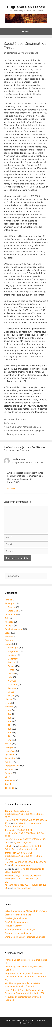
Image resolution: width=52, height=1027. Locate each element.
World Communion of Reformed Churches (25, 937)
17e (9, 725)
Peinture (9, 762)
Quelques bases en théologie (19, 933)
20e (10, 736)
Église (8, 633)
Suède (11, 692)
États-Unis (21, 419)
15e (9, 718)
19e (13, 419)
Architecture (11, 614)
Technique (10, 780)
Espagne (9, 640)
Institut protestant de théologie (20, 929)
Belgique (12, 655)
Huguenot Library (13, 926)
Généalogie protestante (16, 922)
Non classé (10, 751)
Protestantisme (12, 766)
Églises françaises (22, 842)
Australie (9, 622)
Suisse (11, 695)
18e (8, 419)
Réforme (9, 769)
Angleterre (13, 651)
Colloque (9, 625)
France (11, 666)
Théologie (9, 788)
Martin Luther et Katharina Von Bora (23, 427)
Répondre (11, 488)
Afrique (8, 600)
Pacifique (9, 754)
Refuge (8, 773)
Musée (8, 743)
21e (9, 740)
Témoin (8, 784)
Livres (8, 703)
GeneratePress (26, 1023)
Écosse (11, 662)
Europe (8, 644)
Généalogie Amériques (16, 918)
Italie (10, 677)
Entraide (9, 636)
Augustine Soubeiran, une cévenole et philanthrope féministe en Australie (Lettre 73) (25, 976)
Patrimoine (10, 758)
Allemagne (13, 647)
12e (9, 710)
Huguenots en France (26, 7)
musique (9, 747)
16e (9, 721)
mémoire (9, 706)
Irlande (11, 673)
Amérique (9, 603)
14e (9, 714)
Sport (7, 777)
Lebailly (8, 846)
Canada (12, 607)
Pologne (12, 688)
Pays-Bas (12, 684)
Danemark (13, 659)
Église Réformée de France (18, 915)
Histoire (8, 699)
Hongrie (12, 670)
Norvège (12, 681)
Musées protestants (22, 865)
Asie (7, 618)
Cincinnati (11, 423)
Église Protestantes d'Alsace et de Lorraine (26, 911)
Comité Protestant (13, 629)
